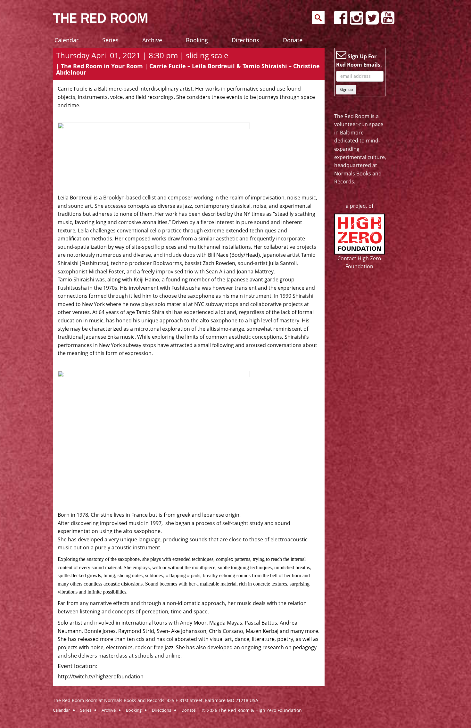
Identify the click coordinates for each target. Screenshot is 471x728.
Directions (245, 40)
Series (110, 40)
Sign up (346, 89)
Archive (152, 40)
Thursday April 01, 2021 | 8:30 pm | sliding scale (142, 55)
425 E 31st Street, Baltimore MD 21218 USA (212, 700)
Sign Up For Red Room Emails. (359, 60)
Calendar (66, 40)
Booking (197, 40)
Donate (292, 40)
